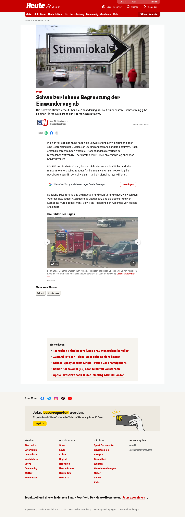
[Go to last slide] (47, 242)
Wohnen (98, 463)
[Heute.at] (35, 5)
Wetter (29, 473)
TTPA (63, 509)
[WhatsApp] (46, 133)
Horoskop (64, 463)
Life (66, 14)
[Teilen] (56, 133)
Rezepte (98, 454)
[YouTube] (70, 398)
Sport (43, 14)
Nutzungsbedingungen (105, 509)
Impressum (30, 509)
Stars (62, 445)
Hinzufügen (128, 184)
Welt (48, 21)
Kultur (62, 454)
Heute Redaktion (58, 124)
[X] (49, 398)
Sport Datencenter (104, 445)
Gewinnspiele (101, 450)
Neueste (153, 14)
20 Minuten (59, 121)
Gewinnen (105, 14)
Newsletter (31, 477)
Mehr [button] (116, 14)
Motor (97, 473)
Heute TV (64, 477)
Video (143, 14)
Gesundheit (100, 459)
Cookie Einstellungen (129, 509)
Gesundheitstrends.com (140, 450)
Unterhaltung (77, 14)
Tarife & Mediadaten (48, 509)
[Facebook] (51, 133)
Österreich (32, 14)
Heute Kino (65, 473)
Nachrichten (39, 21)
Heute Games (66, 468)
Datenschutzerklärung (80, 509)
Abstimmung (53, 293)
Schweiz (40, 293)
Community (92, 14)
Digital (63, 459)
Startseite (28, 21)
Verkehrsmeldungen (105, 468)
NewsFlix (133, 445)
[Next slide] (137, 242)
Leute (62, 450)
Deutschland (31, 454)
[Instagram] (56, 398)
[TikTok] (63, 398)
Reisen (97, 477)
